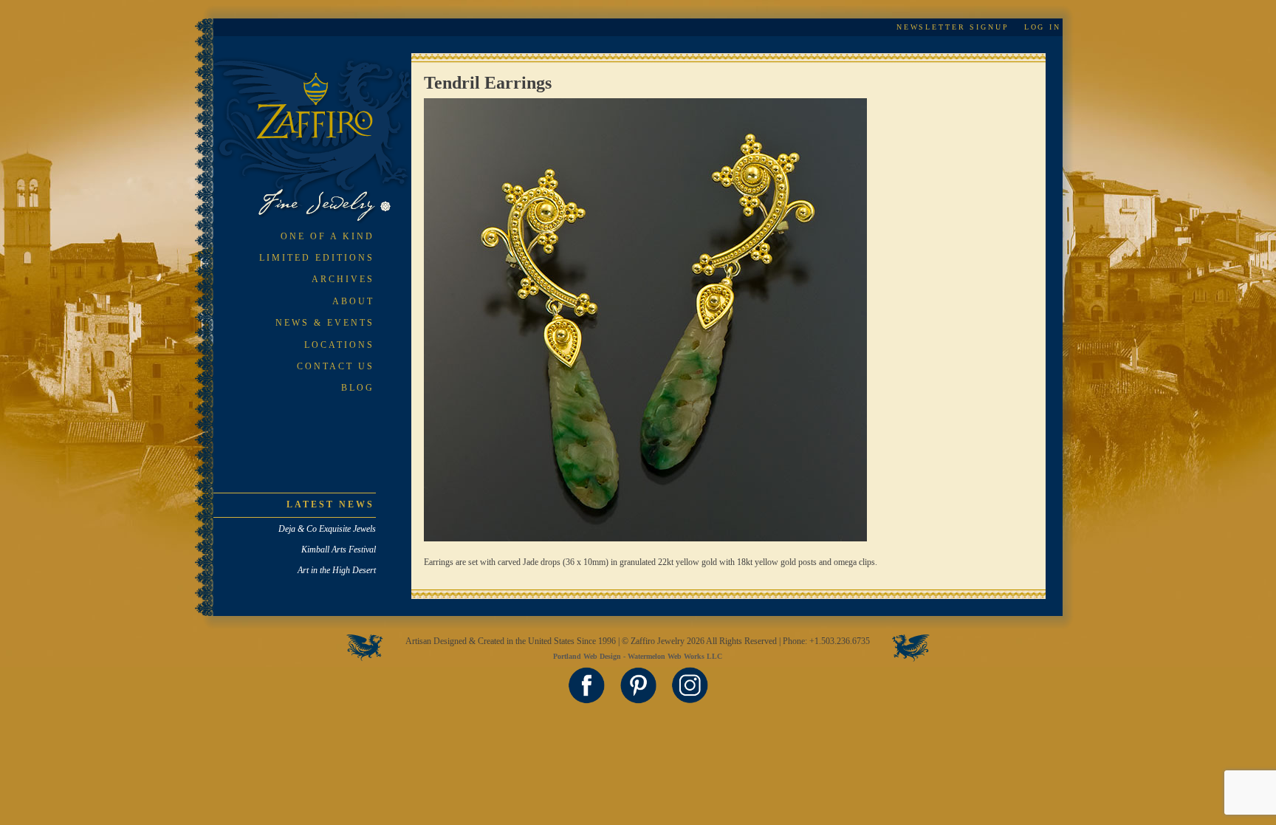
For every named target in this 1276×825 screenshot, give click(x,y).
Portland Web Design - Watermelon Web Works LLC (637, 656)
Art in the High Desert (337, 570)
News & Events (324, 323)
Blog (357, 388)
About (353, 301)
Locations (339, 345)
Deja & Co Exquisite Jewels (327, 529)
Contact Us (335, 366)
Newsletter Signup (952, 27)
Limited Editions (316, 258)
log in (1042, 27)
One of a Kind (327, 236)
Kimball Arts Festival (338, 549)
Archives (343, 279)
